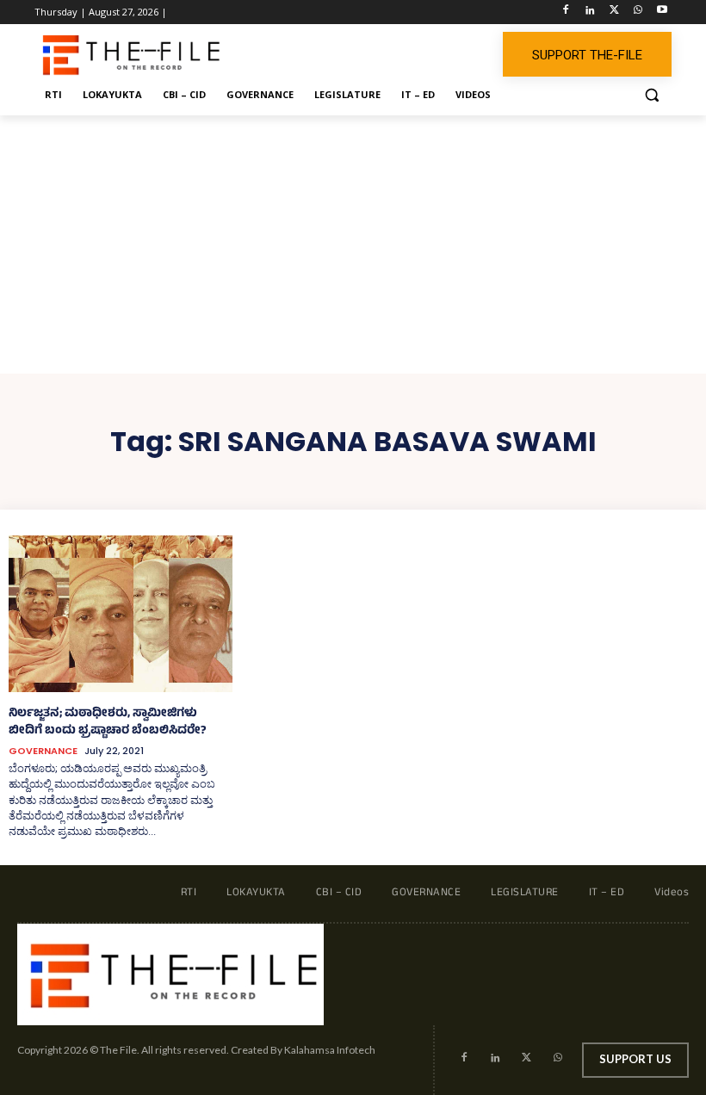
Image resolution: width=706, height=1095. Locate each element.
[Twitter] (614, 12)
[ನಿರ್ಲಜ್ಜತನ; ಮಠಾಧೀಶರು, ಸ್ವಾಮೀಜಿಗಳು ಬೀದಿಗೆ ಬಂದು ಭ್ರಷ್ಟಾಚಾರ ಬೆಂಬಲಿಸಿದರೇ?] (120, 613)
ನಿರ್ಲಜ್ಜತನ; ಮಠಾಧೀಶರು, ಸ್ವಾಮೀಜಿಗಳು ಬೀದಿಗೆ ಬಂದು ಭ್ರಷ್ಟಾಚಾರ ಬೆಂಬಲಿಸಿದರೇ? (107, 722)
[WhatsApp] (637, 12)
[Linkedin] (590, 12)
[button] (651, 95)
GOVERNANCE (43, 751)
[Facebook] (566, 12)
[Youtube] (662, 12)
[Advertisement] (353, 244)
